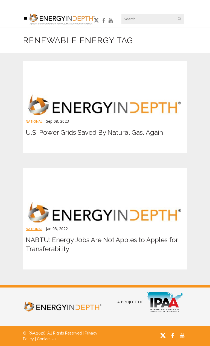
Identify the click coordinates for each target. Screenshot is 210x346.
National (34, 121)
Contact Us (46, 339)
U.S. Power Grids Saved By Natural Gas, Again (94, 132)
